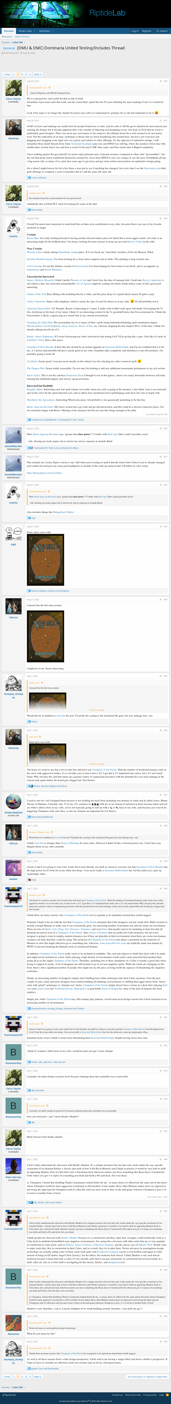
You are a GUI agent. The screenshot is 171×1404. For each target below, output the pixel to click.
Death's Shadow (69, 1237)
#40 (165, 888)
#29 (165, 218)
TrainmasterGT (11, 52)
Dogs (61, 929)
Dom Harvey (13, 1177)
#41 (165, 1017)
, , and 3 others (56, 448)
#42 (165, 1045)
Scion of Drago (110, 988)
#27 (165, 120)
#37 (165, 794)
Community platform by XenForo (85, 1401)
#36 (165, 730)
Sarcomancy (150, 168)
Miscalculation (34, 325)
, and (50, 590)
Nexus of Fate (86, 325)
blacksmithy (13, 1063)
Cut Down (32, 361)
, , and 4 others (48, 1202)
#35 (165, 676)
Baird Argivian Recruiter (46, 434)
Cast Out (60, 715)
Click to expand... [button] (97, 709)
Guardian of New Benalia (40, 346)
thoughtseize (114, 1262)
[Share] (160, 81)
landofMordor (13, 446)
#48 (165, 1269)
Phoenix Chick (34, 252)
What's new (25, 31)
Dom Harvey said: (37, 1217)
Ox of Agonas (84, 283)
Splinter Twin (145, 1244)
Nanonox (13, 1333)
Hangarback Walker (63, 512)
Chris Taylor (13, 98)
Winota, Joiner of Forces (79, 1244)
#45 (165, 1131)
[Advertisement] (85, 63)
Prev (7, 74)
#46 (165, 1159)
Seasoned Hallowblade (117, 346)
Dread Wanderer (53, 269)
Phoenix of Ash (78, 280)
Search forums (22, 36)
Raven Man (33, 238)
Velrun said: (34, 682)
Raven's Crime (134, 241)
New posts (7, 36)
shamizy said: (35, 192)
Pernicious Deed (74, 375)
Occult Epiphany (52, 325)
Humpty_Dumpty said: (39, 832)
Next (36, 74)
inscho (13, 236)
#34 (165, 599)
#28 (165, 186)
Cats (54, 929)
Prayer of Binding (70, 843)
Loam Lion (42, 988)
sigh (13, 544)
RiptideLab (10, 1394)
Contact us (117, 1394)
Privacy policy (150, 1394)
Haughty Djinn (34, 389)
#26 (165, 81)
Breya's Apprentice (152, 280)
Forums (9, 31)
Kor (67, 929)
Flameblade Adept (67, 252)
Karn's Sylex (33, 375)
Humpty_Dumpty (13, 695)
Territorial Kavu (63, 988)
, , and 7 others (57, 419)
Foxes (105, 929)
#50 (165, 1341)
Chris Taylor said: (37, 1105)
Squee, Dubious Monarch (40, 280)
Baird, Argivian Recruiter (40, 406)
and (38, 177)
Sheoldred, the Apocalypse (41, 399)
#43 (165, 1070)
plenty (93, 932)
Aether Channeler (36, 301)
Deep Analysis (69, 325)
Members (44, 31)
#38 (165, 825)
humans (104, 932)
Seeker (13, 879)
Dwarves (74, 929)
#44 (165, 1099)
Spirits (48, 929)
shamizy (13, 138)
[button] (34, 31)
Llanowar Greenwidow (38, 308)
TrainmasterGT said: (38, 87)
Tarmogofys (79, 988)
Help (161, 1394)
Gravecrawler (82, 266)
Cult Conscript (34, 266)
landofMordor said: (38, 491)
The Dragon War (35, 368)
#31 (165, 456)
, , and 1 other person (48, 1062)
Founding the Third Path (39, 322)
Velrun (13, 617)
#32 (165, 484)
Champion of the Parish (104, 769)
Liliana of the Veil (36, 294)
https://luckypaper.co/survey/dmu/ (44, 472)
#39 (165, 861)
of (98, 932)
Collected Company (103, 1244)
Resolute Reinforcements (40, 259)
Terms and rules (133, 1394)
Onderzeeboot (14, 812)
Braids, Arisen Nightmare (40, 336)
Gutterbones (33, 269)
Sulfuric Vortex (36, 339)
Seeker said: (34, 1023)
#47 (165, 1211)
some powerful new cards (113, 943)
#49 (165, 1316)
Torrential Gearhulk (81, 143)
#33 (165, 526)
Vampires (86, 929)
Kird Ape (112, 434)
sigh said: (33, 736)
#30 (165, 428)
